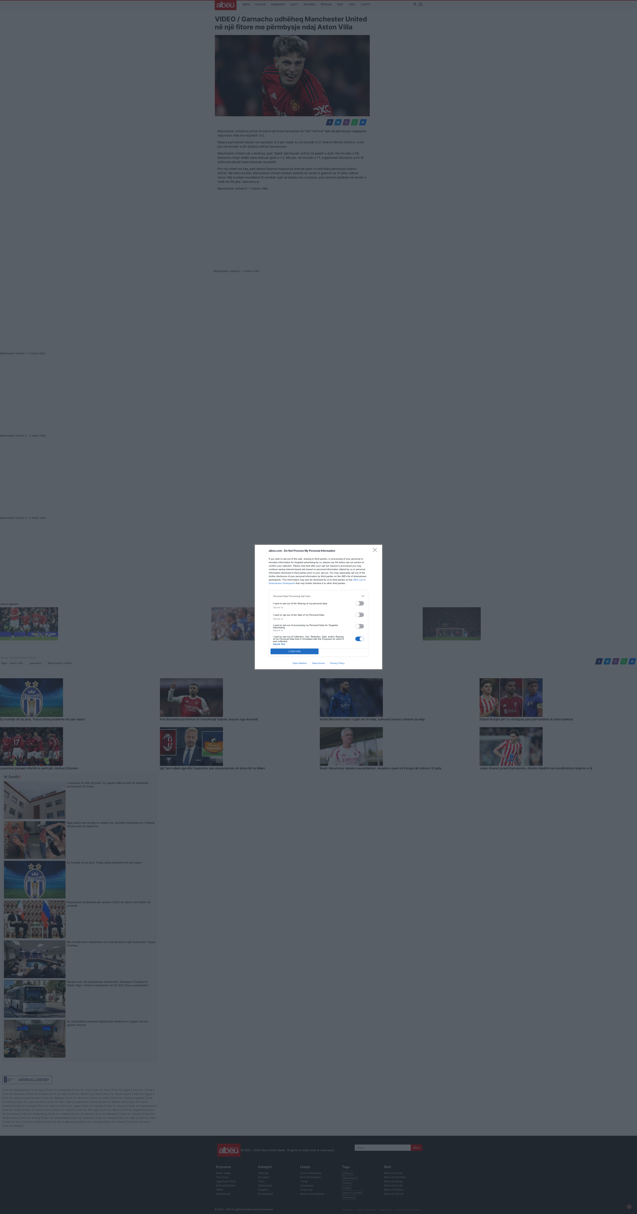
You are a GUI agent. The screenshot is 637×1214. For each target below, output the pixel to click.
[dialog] (318, 607)
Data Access (318, 663)
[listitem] (318, 596)
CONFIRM (294, 651)
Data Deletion (300, 663)
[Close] (376, 551)
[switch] (359, 603)
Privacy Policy (337, 663)
